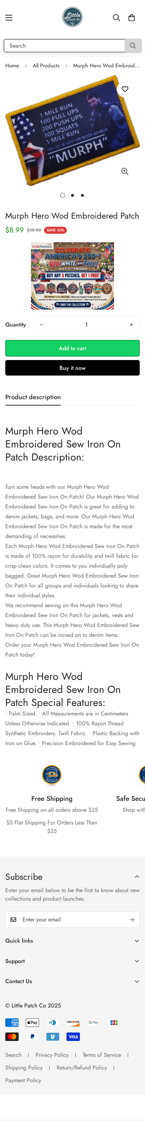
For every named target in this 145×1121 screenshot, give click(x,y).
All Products (46, 65)
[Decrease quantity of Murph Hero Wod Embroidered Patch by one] (41, 325)
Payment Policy (23, 1080)
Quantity (15, 325)
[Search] (133, 45)
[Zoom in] (125, 171)
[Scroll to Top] (132, 1084)
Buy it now (72, 368)
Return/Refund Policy (82, 1068)
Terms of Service (102, 1055)
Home (12, 65)
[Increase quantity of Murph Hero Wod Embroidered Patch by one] (131, 325)
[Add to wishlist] (125, 89)
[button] (132, 18)
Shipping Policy (24, 1068)
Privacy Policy (52, 1055)
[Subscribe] (132, 920)
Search (13, 1055)
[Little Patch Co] (72, 17)
